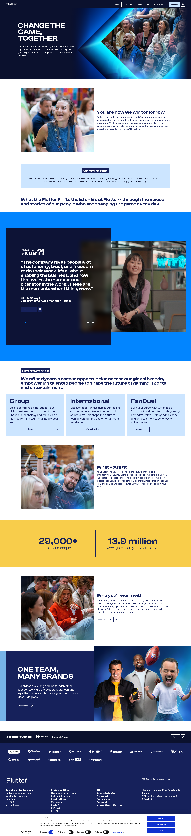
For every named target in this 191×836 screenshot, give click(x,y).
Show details (117, 832)
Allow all (161, 818)
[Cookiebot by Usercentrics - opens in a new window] (26, 832)
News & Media (160, 4)
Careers (174, 4)
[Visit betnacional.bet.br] (34, 752)
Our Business (114, 4)
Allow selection (161, 824)
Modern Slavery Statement (110, 805)
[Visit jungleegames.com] (95, 752)
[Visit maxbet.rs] (116, 751)
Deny (161, 830)
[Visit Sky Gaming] (95, 759)
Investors (128, 4)
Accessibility (103, 802)
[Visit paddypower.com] (136, 751)
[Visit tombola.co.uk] (54, 759)
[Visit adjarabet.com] (14, 752)
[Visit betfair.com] (54, 751)
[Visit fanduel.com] (75, 751)
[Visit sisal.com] (177, 751)
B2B (98, 790)
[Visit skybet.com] (75, 760)
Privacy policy (104, 796)
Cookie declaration (106, 793)
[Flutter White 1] (11, 4)
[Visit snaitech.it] (13, 759)
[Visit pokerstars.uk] (157, 751)
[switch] (71, 832)
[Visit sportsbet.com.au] (34, 759)
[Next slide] (93, 322)
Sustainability (143, 4)
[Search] (183, 4)
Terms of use (103, 799)
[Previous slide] (87, 322)
